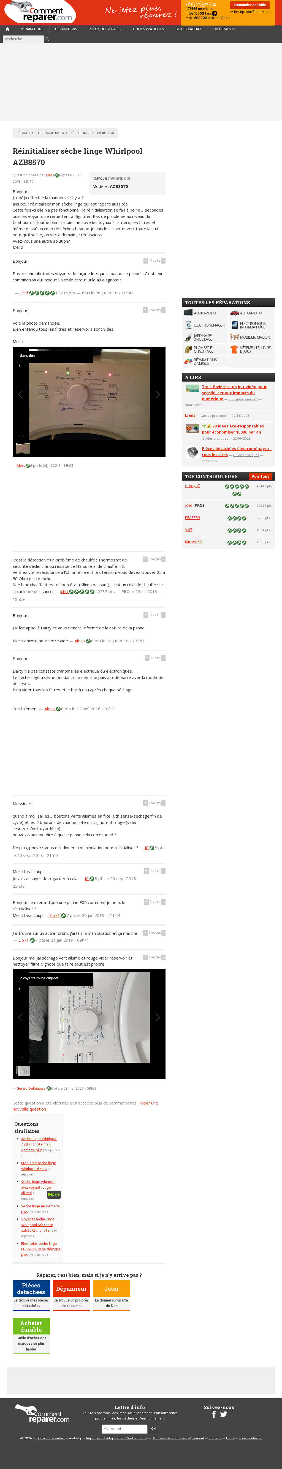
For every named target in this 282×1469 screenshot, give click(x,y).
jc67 (188, 529)
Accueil (42, 11)
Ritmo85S (193, 541)
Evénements (224, 29)
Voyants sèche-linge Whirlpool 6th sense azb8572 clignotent (38, 1225)
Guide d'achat (188, 29)
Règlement (196, 1438)
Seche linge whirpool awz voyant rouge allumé (38, 1187)
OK (153, 1429)
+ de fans (199, 14)
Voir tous (260, 476)
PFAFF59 (192, 517)
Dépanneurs (66, 29)
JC (147, 847)
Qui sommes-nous (50, 1438)
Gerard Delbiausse (32, 1089)
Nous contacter (250, 1438)
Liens (190, 415)
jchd (24, 292)
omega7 (192, 485)
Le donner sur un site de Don (111, 1303)
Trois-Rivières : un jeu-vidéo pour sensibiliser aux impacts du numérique (234, 392)
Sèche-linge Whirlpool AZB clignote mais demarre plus (39, 1144)
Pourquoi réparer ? (243, 399)
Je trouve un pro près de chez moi (71, 1303)
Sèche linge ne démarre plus (40, 1209)
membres (199, 9)
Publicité (215, 1438)
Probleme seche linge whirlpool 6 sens (38, 1166)
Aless (50, 175)
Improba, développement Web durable (116, 1438)
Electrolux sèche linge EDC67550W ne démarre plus (41, 1249)
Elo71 (55, 915)
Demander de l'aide (250, 5)
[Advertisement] (141, 82)
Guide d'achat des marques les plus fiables (31, 1343)
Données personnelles (169, 1438)
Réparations (32, 29)
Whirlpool (120, 178)
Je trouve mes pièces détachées (31, 1303)
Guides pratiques (148, 29)
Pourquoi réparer (105, 29)
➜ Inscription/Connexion (250, 12)
